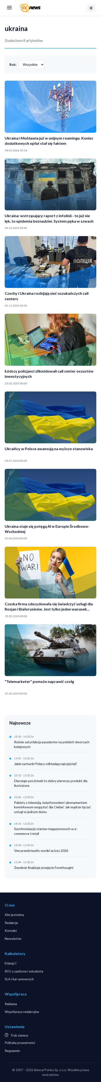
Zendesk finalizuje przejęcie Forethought (44, 868)
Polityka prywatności (20, 1043)
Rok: (12, 64)
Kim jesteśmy (14, 915)
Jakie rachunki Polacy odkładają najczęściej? (45, 764)
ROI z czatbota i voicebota (24, 971)
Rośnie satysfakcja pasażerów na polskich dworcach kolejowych (51, 744)
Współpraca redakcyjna (22, 1012)
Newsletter (13, 939)
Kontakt (11, 930)
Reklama (11, 1004)
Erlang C (11, 963)
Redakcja (11, 923)
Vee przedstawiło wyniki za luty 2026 (41, 851)
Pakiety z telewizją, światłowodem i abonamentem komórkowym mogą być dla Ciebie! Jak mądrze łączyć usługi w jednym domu (52, 807)
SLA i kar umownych (19, 979)
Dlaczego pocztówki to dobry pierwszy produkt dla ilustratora (50, 783)
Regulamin (12, 1051)
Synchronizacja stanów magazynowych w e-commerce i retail (46, 831)
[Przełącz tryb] (91, 8)
